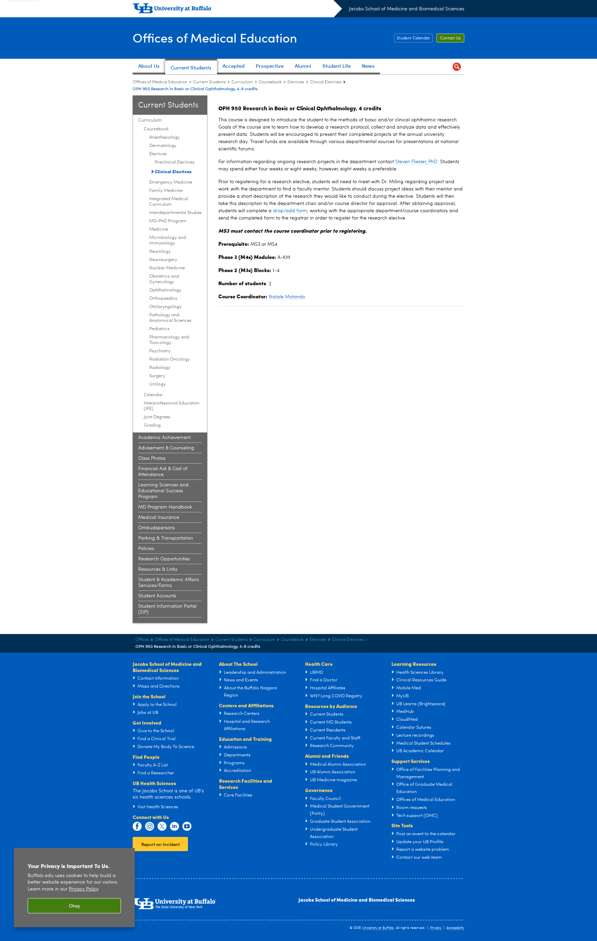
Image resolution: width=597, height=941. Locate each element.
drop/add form (290, 210)
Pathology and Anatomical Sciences (170, 318)
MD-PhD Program (168, 221)
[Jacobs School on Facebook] (137, 826)
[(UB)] (237, 9)
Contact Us (450, 38)
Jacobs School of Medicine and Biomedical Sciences (406, 9)
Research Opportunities (164, 559)
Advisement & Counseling (166, 448)
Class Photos (151, 458)
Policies (146, 548)
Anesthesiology (164, 137)
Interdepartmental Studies (175, 213)
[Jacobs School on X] (162, 826)
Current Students (209, 82)
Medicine (158, 229)
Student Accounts (157, 596)
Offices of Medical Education (215, 37)
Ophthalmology (165, 290)
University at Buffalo (378, 928)
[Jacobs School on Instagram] (149, 826)
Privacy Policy (83, 889)
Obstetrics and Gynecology (164, 279)
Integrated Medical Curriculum (168, 202)
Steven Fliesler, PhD (416, 161)
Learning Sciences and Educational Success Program (163, 491)
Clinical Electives (325, 82)
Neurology (160, 251)
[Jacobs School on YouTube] (186, 826)
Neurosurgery (163, 260)
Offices (142, 640)
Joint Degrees (157, 417)
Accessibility (455, 928)
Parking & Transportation (165, 538)
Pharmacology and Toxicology (169, 340)
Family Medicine (165, 190)
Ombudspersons (156, 527)
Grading (152, 425)
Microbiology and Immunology (167, 240)
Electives (295, 82)
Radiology (159, 367)
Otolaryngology (165, 307)
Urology (157, 384)
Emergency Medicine (170, 182)
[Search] (456, 66)
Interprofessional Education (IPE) (171, 406)
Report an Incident (160, 844)
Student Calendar (413, 38)
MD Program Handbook (165, 507)
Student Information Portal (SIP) (167, 609)
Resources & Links (157, 569)
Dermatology (163, 145)
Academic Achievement (164, 437)
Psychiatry (160, 351)
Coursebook (270, 82)
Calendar (153, 395)
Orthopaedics (163, 298)
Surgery (157, 376)
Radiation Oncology (169, 359)
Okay (74, 906)
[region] (74, 887)
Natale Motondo (287, 297)
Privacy (436, 928)
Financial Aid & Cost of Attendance (163, 471)
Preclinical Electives (175, 162)
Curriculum (242, 82)
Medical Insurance (158, 517)
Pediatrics (159, 329)
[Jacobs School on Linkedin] (174, 826)
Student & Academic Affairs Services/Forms (168, 582)
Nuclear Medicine (167, 268)
